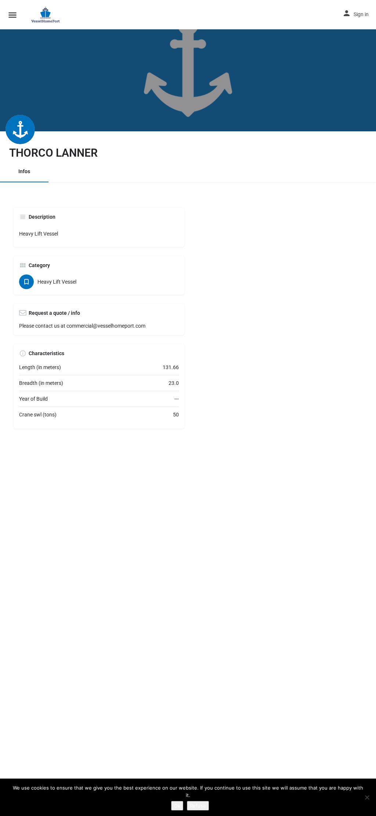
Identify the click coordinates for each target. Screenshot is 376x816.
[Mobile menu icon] (12, 15)
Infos (24, 171)
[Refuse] (366, 797)
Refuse (198, 806)
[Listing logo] (20, 129)
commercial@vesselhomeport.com (105, 326)
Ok (177, 806)
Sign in (361, 14)
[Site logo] (47, 15)
